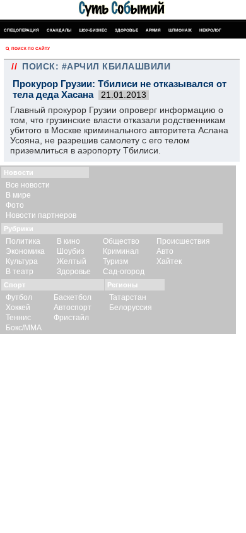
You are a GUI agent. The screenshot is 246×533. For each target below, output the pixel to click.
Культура (22, 261)
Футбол (19, 297)
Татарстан (127, 297)
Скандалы (59, 30)
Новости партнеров (41, 215)
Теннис (18, 317)
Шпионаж (180, 30)
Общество (121, 241)
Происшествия (183, 241)
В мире (18, 195)
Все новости (28, 185)
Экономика (25, 251)
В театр (19, 271)
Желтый (71, 261)
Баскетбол (72, 297)
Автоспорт (72, 307)
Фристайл (71, 317)
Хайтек (169, 261)
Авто (164, 251)
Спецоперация (21, 30)
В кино (68, 241)
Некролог (210, 30)
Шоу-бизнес (93, 30)
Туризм (115, 261)
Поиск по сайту (30, 48)
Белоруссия (130, 307)
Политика (23, 241)
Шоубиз (71, 251)
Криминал (121, 251)
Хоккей (18, 307)
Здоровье (126, 30)
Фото (15, 205)
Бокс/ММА (24, 327)
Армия (153, 30)
